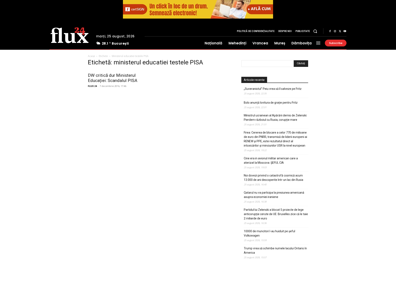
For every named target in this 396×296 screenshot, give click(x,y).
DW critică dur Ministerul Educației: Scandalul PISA (112, 78)
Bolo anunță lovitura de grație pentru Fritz (271, 102)
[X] (339, 31)
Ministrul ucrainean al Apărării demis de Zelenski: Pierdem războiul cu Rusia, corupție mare (275, 117)
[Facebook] (330, 31)
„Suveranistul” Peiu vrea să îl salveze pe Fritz (273, 88)
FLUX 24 (92, 86)
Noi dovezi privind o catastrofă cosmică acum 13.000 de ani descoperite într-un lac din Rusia (273, 177)
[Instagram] (334, 31)
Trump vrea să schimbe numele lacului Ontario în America (275, 250)
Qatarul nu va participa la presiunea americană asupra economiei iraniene (274, 195)
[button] (315, 31)
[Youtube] (344, 31)
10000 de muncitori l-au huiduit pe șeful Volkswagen (269, 233)
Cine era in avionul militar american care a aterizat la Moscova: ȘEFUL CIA (271, 160)
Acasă (91, 56)
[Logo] (69, 35)
